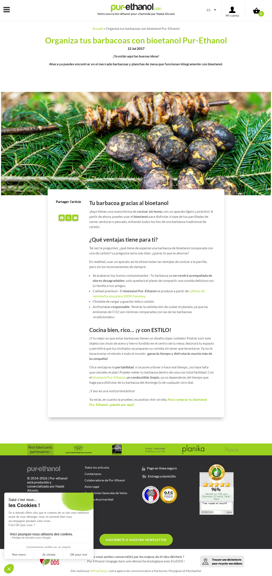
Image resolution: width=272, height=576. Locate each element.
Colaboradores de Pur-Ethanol (105, 480)
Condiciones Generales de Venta (106, 493)
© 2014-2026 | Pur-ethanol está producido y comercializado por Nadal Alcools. (47, 484)
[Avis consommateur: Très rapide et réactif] (216, 513)
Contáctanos (93, 474)
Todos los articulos (97, 467)
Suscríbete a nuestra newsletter (136, 540)
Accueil (97, 28)
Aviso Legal (92, 486)
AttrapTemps (99, 571)
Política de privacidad (99, 499)
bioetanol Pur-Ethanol (108, 377)
